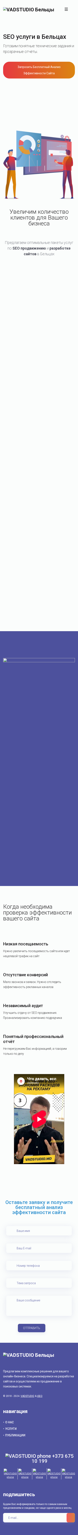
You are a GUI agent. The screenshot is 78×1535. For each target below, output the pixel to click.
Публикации (15, 1435)
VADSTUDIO (27, 1396)
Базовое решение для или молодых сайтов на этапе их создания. (39, 315)
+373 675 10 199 (53, 1458)
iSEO (39, 1396)
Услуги (11, 1428)
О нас (9, 1422)
